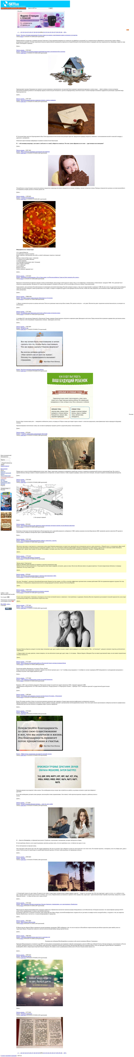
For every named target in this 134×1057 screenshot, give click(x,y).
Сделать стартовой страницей (8, 1055)
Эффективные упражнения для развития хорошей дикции (36, 754)
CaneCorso (23, 53)
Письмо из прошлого (26, 1013)
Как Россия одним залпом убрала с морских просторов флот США (38, 575)
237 (55, 32)
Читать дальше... (20, 50)
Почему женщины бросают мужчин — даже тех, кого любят (37, 804)
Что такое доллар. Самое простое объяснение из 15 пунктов (36, 298)
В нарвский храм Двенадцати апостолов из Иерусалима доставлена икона (40, 313)
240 (61, 32)
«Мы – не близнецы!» (26, 606)
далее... (8, 604)
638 (65, 32)
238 (57, 32)
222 (21, 32)
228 (34, 32)
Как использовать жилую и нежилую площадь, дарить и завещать (38, 100)
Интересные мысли (26, 956)
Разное (18, 35)
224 (26, 32)
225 (28, 32)
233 (46, 32)
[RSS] (127, 30)
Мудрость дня (24, 328)
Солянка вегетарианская (27, 197)
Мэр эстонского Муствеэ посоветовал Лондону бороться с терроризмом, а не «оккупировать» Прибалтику (49, 904)
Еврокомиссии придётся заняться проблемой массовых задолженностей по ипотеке (43, 51)
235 (50, 32)
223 (24, 32)
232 (44, 32)
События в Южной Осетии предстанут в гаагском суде (35, 937)
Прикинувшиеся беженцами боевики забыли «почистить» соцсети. (39, 540)
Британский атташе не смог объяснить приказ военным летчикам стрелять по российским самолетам (48, 525)
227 (32, 32)
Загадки (23, 481)
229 (37, 32)
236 (53, 32)
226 (30, 32)
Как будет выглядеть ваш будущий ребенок (32, 369)
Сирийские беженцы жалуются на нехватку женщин (35, 591)
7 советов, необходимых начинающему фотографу (34, 433)
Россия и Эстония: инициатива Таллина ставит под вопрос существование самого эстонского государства (49, 35)
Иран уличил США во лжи (28, 922)
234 (48, 32)
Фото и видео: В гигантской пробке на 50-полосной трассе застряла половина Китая (43, 663)
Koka (21, 36)
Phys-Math (3, 604)
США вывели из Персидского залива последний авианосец (36, 679)
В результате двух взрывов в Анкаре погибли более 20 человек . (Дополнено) (41, 696)
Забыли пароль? (5, 466)
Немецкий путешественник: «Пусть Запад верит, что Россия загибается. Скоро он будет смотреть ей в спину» (50, 277)
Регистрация (4, 468)
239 (59, 32)
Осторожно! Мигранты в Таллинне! (30, 557)
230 (39, 32)
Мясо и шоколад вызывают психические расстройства (35, 151)
